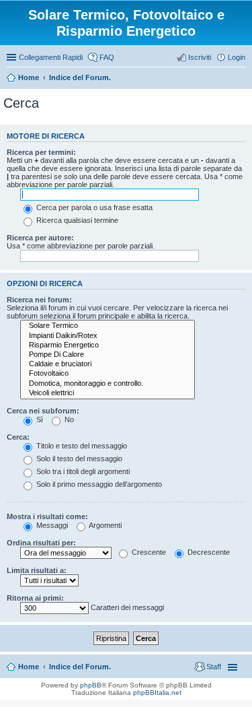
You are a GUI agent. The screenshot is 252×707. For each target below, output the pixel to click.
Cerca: (18, 437)
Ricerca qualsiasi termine (76, 220)
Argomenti (104, 525)
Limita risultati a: (37, 570)
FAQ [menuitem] (106, 57)
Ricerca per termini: (41, 152)
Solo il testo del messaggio (78, 458)
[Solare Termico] (108, 326)
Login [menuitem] (236, 57)
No (68, 419)
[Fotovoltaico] (108, 373)
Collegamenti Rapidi (51, 57)
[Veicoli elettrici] (108, 393)
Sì (38, 419)
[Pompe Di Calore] (108, 355)
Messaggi (51, 525)
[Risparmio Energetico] (108, 345)
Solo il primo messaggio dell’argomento (98, 484)
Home (28, 667)
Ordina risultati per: (41, 543)
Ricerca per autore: (40, 238)
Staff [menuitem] (213, 667)
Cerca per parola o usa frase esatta (93, 207)
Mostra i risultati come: (47, 516)
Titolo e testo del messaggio (80, 446)
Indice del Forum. (80, 667)
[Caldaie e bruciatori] (108, 364)
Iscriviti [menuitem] (199, 57)
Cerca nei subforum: (43, 411)
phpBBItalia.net (157, 692)
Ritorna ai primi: (35, 598)
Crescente (148, 552)
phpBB (90, 685)
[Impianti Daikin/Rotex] (108, 336)
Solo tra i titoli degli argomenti (82, 471)
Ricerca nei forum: (39, 300)
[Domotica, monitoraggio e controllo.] (108, 384)
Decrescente (207, 552)
